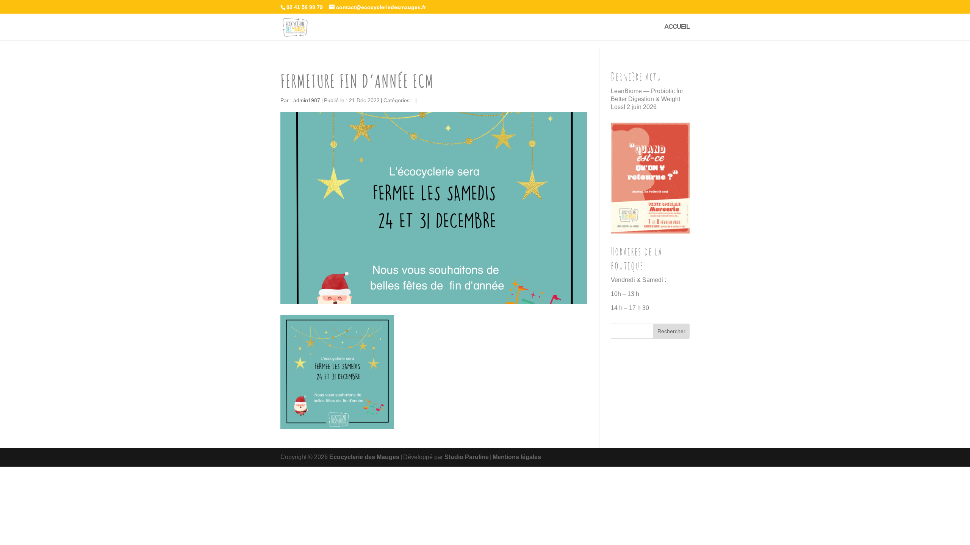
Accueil (677, 27)
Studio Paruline (466, 457)
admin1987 (306, 100)
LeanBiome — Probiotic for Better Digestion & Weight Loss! (647, 99)
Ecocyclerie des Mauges (364, 457)
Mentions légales (517, 457)
